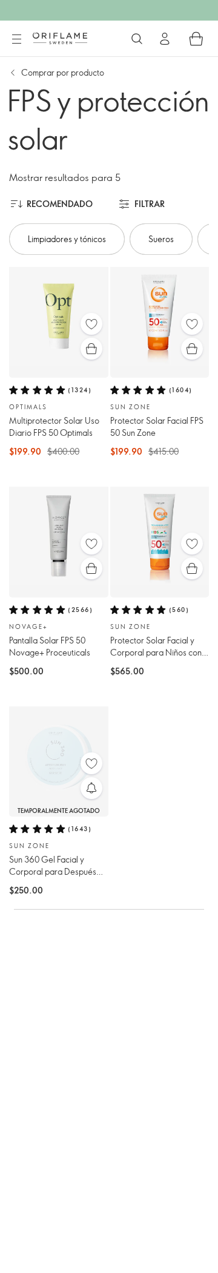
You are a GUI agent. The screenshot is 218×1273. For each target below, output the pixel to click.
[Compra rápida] (91, 349)
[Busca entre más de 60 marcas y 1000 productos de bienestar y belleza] (137, 39)
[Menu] (16, 39)
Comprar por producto (62, 72)
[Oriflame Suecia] (60, 38)
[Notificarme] (91, 788)
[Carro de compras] (196, 38)
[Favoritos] (91, 324)
